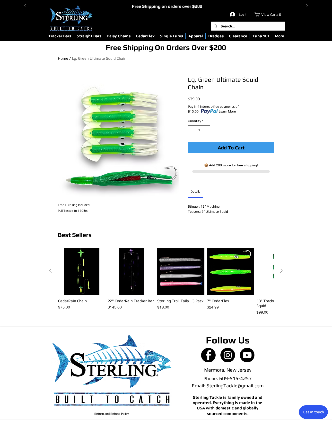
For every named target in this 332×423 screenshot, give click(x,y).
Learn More (227, 111)
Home (63, 58)
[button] (60, 36)
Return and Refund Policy (111, 413)
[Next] (307, 6)
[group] (166, 281)
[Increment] (206, 130)
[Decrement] (192, 130)
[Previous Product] (50, 270)
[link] (268, 14)
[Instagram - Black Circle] (227, 355)
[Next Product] (281, 270)
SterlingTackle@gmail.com (235, 385)
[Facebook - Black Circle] (208, 355)
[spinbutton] (199, 130)
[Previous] (25, 6)
